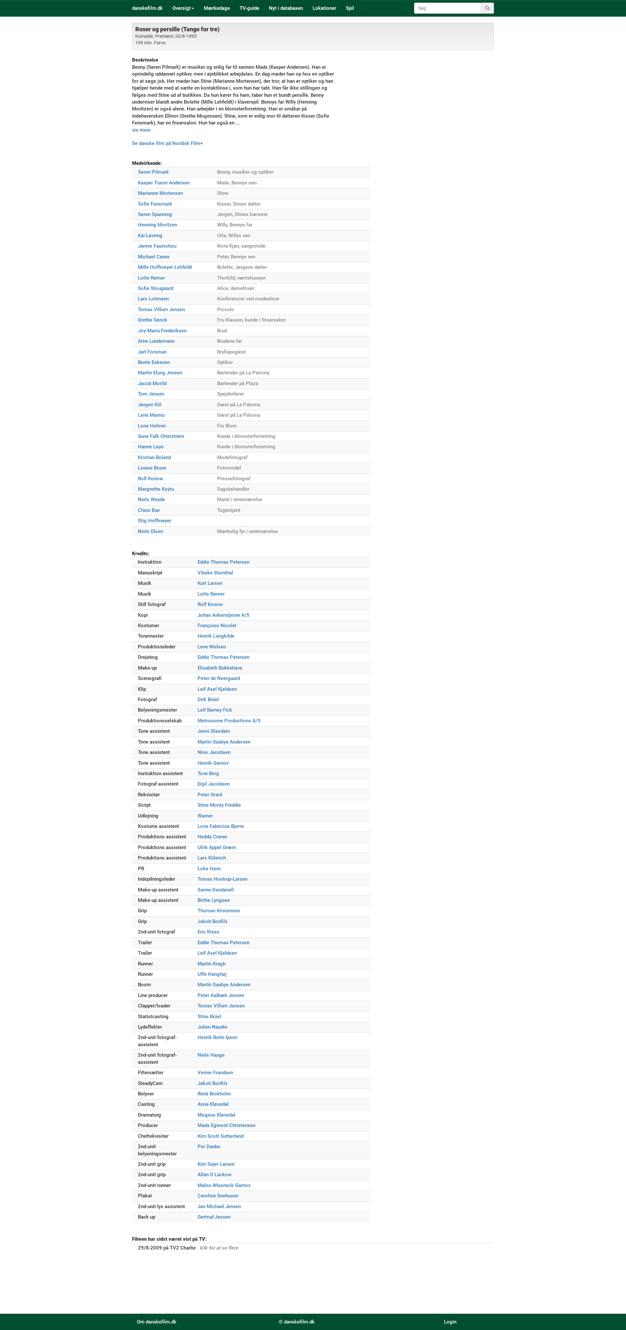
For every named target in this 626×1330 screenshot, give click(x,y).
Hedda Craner (212, 837)
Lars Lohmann (153, 299)
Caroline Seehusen (218, 1196)
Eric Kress (208, 932)
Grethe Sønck (152, 320)
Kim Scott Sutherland (221, 1136)
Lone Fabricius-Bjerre (221, 826)
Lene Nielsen (212, 647)
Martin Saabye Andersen (224, 742)
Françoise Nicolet (217, 626)
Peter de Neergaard (219, 678)
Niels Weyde (151, 499)
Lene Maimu (151, 415)
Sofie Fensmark (155, 204)
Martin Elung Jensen (160, 373)
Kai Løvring (150, 236)
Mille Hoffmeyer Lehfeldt (165, 267)
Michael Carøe (154, 257)
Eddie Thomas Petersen (223, 562)
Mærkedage (217, 8)
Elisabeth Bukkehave (220, 668)
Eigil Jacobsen (214, 784)
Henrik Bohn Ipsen (217, 1037)
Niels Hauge (211, 1055)
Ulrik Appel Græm (217, 847)
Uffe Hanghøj (212, 974)
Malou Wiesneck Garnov (224, 1185)
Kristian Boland (154, 457)
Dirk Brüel (208, 699)
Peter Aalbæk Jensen (221, 995)
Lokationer (324, 8)
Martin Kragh (212, 964)
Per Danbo (209, 1146)
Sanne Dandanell (216, 890)
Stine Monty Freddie (219, 805)
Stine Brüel (209, 1016)
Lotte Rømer (151, 278)
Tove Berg (208, 773)
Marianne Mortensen (160, 193)
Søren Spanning (155, 214)
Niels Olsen (150, 531)
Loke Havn (209, 869)
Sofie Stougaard (155, 288)
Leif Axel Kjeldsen (217, 689)
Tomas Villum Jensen (161, 309)
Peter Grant (210, 795)
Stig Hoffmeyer (154, 521)
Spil (350, 8)
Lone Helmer (152, 426)
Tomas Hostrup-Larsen (222, 879)
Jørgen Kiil (149, 405)
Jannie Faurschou (157, 246)
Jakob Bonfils (213, 921)
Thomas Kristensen (219, 911)
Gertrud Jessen (214, 1217)
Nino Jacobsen (214, 752)
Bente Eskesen (154, 362)
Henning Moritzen (157, 225)
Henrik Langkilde (216, 636)
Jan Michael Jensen (219, 1206)
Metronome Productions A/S (229, 721)
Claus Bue (149, 510)
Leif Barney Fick (215, 710)
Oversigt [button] (181, 8)
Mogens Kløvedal (216, 1115)
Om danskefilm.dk (156, 1322)
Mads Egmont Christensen (226, 1125)
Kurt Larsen (210, 583)
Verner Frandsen (215, 1073)
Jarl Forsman (152, 352)
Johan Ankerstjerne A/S (223, 615)
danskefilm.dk (147, 8)
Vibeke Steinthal (215, 573)
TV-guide (249, 8)
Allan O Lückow (214, 1175)
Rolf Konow (150, 479)
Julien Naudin (212, 1027)
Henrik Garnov (213, 763)
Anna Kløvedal (213, 1104)
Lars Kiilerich (212, 858)
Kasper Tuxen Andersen (163, 183)
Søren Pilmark (153, 172)
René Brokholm (214, 1094)
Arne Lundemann (156, 341)
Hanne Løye (151, 447)
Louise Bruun (152, 468)
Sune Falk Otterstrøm (161, 436)
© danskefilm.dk (297, 1322)
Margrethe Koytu (156, 489)
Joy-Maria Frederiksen (162, 331)
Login (450, 1322)
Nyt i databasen (286, 8)
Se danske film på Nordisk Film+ (167, 143)
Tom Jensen (151, 394)
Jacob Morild (152, 383)
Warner (205, 816)
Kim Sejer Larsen (216, 1164)
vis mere (141, 130)
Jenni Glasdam (214, 731)
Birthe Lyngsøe (214, 900)
